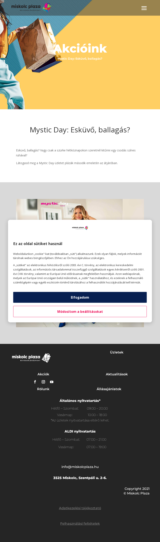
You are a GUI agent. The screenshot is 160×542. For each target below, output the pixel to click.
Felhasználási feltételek (80, 524)
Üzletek (116, 352)
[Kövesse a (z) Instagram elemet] (43, 382)
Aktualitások (117, 374)
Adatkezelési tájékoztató (80, 508)
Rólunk (43, 389)
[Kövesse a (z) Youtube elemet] (51, 382)
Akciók (43, 374)
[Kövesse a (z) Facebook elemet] (35, 382)
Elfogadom (80, 297)
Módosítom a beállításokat (80, 311)
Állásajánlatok (109, 389)
